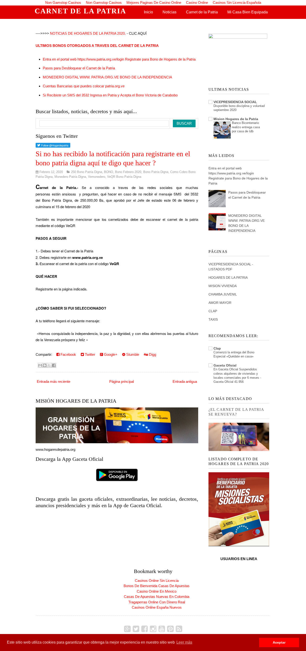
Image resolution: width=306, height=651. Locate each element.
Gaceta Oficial (224, 365)
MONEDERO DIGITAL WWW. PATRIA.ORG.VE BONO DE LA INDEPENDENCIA (107, 77)
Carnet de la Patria (202, 12)
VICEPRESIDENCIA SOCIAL (235, 102)
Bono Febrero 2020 (128, 172)
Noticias (169, 12)
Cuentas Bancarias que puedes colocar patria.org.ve (84, 86)
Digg (152, 354)
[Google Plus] (127, 629)
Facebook (68, 354)
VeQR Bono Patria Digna (124, 176)
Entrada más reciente (53, 381)
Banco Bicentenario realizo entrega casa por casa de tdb (246, 127)
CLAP (212, 311)
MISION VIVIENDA (222, 286)
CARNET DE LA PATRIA (80, 11)
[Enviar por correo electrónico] (40, 365)
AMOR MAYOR (219, 303)
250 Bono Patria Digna (86, 172)
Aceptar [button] (279, 642)
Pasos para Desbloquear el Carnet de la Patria (79, 68)
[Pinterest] (170, 629)
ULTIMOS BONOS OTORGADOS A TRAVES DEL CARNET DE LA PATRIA (97, 46)
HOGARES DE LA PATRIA (228, 277)
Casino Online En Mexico (156, 591)
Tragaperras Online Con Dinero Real (156, 602)
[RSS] (179, 629)
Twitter (89, 354)
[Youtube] (161, 629)
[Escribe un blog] (44, 365)
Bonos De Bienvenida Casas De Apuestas (157, 586)
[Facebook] (144, 629)
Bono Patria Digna (155, 172)
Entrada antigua (185, 381)
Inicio (148, 12)
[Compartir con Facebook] (53, 365)
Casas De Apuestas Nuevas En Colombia (156, 597)
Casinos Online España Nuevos (157, 607)
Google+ (110, 354)
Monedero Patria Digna (70, 176)
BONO (108, 172)
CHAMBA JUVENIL (222, 294)
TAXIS (213, 319)
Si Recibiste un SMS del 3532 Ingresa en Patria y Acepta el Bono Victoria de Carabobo (110, 95)
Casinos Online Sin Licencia (157, 581)
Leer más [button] (184, 642)
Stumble (132, 354)
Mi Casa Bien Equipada (247, 12)
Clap (217, 348)
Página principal (121, 381)
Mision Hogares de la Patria (235, 119)
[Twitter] (136, 629)
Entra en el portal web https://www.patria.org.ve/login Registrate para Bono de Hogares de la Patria (119, 59)
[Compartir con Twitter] (49, 365)
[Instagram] (153, 629)
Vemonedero (96, 176)
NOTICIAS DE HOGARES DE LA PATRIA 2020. (88, 33)
